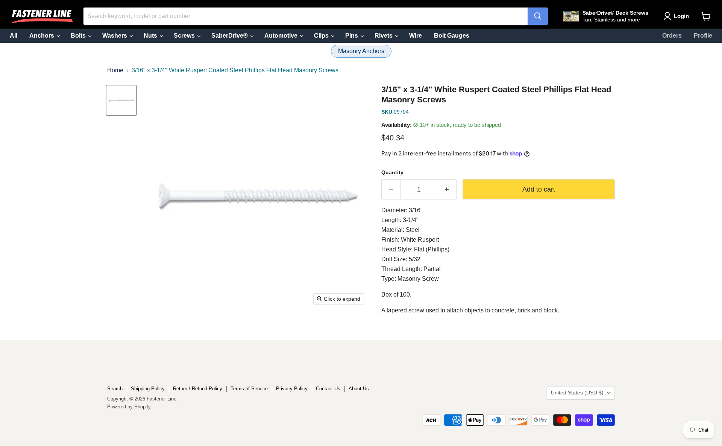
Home (115, 70)
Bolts (79, 35)
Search (115, 388)
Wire (415, 35)
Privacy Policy (292, 388)
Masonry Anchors (361, 51)
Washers (115, 35)
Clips (322, 35)
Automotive (281, 35)
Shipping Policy (148, 388)
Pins (352, 35)
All (13, 35)
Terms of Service (249, 388)
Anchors (42, 35)
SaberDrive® (230, 35)
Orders (672, 35)
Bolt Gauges (451, 35)
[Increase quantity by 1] (447, 189)
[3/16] (121, 100)
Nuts (151, 35)
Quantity (392, 172)
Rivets (384, 35)
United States (577, 393)
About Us (359, 388)
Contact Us (328, 388)
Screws (185, 35)
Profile (703, 35)
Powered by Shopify (129, 406)
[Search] (538, 16)
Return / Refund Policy (197, 388)
